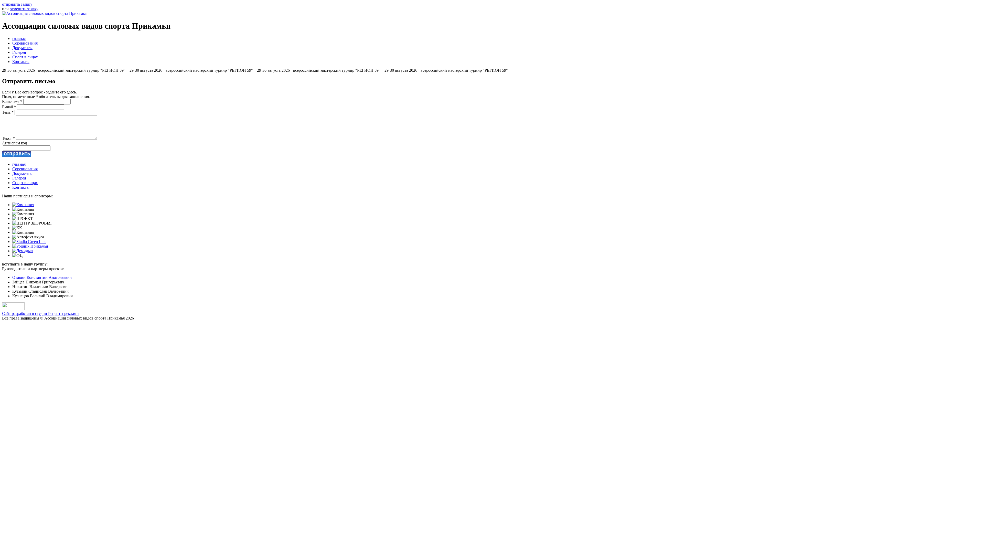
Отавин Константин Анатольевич (42, 277)
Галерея (19, 52)
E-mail (9, 107)
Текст (8, 138)
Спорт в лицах (25, 57)
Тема (8, 112)
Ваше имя (12, 101)
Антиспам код (14, 143)
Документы (22, 48)
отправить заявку (17, 4)
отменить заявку (24, 9)
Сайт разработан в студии (40, 313)
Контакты (20, 61)
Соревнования (25, 43)
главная (19, 38)
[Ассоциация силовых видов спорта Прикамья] (44, 13)
